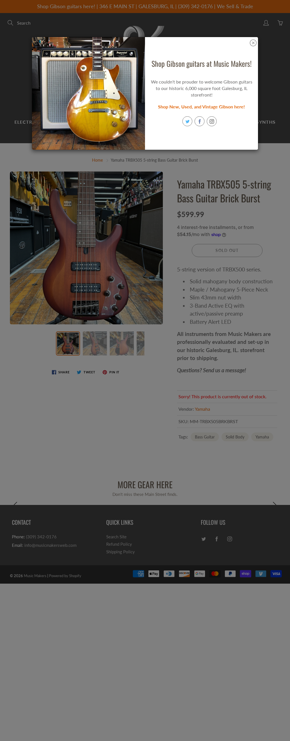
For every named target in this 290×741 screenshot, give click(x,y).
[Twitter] (187, 121)
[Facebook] (199, 121)
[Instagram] (212, 121)
